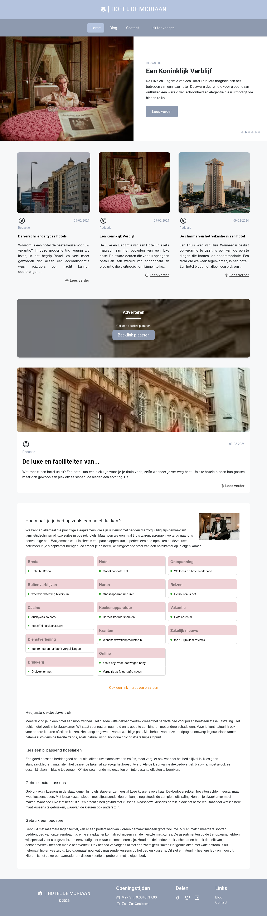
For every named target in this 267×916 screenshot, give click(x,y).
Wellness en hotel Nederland (193, 571)
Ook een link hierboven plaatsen (133, 687)
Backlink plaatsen (134, 335)
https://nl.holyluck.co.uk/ (47, 626)
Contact (132, 28)
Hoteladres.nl (183, 617)
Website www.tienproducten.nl (122, 640)
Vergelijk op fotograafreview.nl (122, 671)
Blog (113, 28)
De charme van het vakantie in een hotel (212, 236)
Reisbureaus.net (185, 594)
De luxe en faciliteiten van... (60, 461)
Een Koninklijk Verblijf (117, 236)
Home (96, 28)
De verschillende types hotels (42, 236)
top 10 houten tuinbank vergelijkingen (56, 648)
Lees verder (162, 111)
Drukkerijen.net (41, 671)
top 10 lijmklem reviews (189, 640)
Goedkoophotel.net (115, 571)
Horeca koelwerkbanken (119, 617)
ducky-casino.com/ (43, 617)
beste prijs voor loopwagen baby (124, 663)
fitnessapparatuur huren (119, 594)
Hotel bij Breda (41, 571)
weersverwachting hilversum (50, 594)
